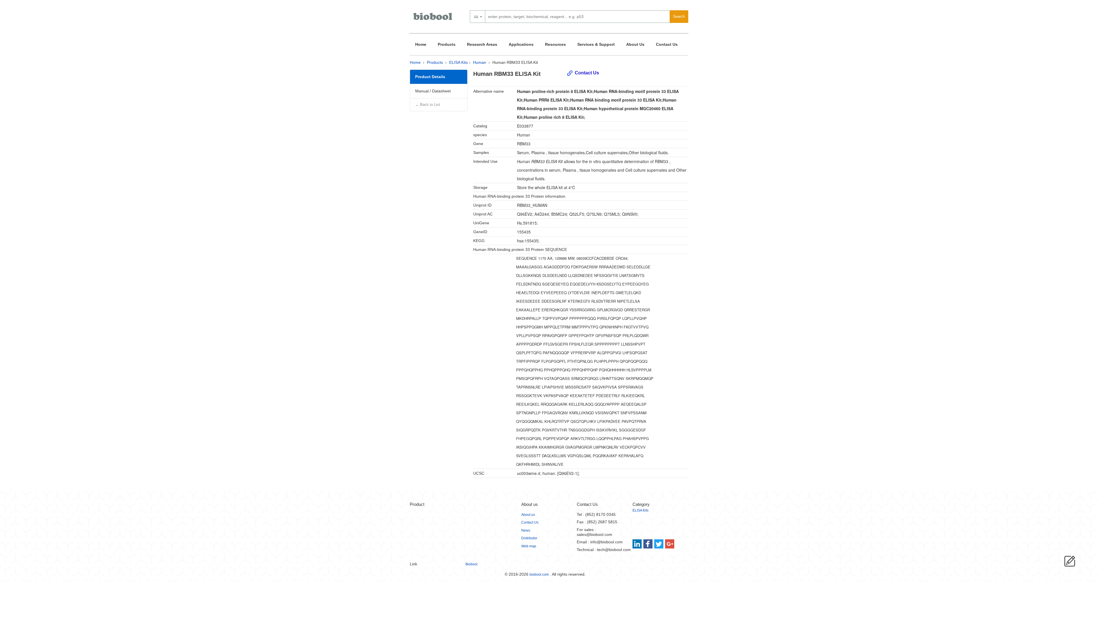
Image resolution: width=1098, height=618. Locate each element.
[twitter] (659, 543)
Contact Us (667, 44)
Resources (555, 44)
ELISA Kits (458, 62)
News (525, 530)
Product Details (430, 76)
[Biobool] (433, 18)
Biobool (472, 564)
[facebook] (648, 543)
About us (528, 515)
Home (420, 44)
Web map (528, 546)
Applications (521, 44)
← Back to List (427, 104)
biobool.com (539, 575)
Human (479, 62)
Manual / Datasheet (433, 91)
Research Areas (482, 44)
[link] (637, 543)
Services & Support (596, 44)
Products (446, 44)
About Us (635, 44)
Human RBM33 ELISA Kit (515, 62)
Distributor (529, 538)
